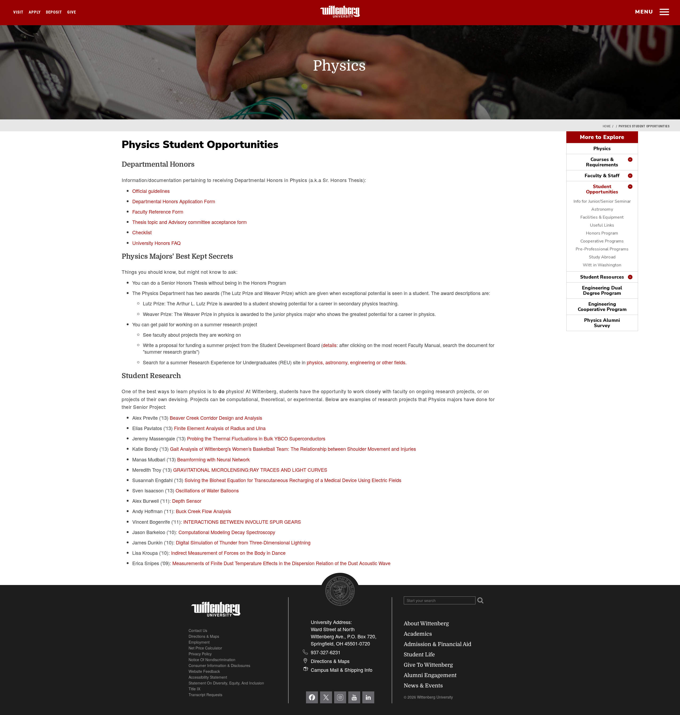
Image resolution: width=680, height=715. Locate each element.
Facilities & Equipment (602, 217)
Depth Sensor (186, 500)
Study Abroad (602, 257)
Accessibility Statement (208, 677)
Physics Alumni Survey (602, 323)
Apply (35, 12)
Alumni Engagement (430, 675)
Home (607, 126)
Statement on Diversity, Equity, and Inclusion (226, 683)
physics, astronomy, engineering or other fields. (357, 362)
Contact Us (198, 630)
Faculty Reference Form (157, 211)
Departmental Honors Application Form (173, 201)
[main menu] (664, 12)
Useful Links (602, 225)
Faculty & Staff (602, 175)
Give (71, 12)
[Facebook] (312, 697)
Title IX (194, 688)
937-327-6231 (326, 652)
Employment (199, 642)
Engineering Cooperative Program (602, 306)
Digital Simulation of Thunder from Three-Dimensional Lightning (243, 542)
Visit (18, 12)
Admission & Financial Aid (437, 644)
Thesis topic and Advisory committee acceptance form (189, 221)
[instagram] (340, 697)
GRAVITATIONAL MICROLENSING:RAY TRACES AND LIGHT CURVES (250, 469)
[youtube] (354, 697)
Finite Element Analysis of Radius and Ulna (220, 427)
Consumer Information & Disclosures (219, 665)
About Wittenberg (426, 624)
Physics (602, 148)
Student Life (419, 655)
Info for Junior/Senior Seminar (602, 201)
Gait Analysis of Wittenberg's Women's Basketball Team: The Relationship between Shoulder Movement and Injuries (293, 448)
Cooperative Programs (602, 241)
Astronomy (602, 209)
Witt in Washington (602, 265)
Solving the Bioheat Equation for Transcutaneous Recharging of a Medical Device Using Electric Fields (293, 479)
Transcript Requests (205, 694)
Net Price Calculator (205, 648)
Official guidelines (151, 190)
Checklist (142, 232)
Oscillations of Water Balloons (207, 490)
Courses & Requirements (602, 162)
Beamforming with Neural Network (213, 459)
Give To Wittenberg (428, 665)
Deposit (54, 12)
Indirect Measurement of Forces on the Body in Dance (228, 552)
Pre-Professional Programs (602, 249)
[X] (326, 697)
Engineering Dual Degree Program (602, 290)
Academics (418, 634)
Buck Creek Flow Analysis (203, 511)
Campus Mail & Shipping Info (341, 669)
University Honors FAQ (156, 242)
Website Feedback (204, 671)
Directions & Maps (204, 636)
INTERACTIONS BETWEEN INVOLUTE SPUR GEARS (242, 521)
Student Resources (602, 277)
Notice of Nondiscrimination (212, 659)
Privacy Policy (200, 653)
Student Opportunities (602, 189)
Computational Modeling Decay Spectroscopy (226, 531)
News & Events (423, 686)
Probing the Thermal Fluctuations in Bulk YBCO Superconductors (256, 438)
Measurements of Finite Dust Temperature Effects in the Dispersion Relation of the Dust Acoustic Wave (281, 563)
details (330, 344)
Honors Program (602, 233)
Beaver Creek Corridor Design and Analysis (216, 417)
